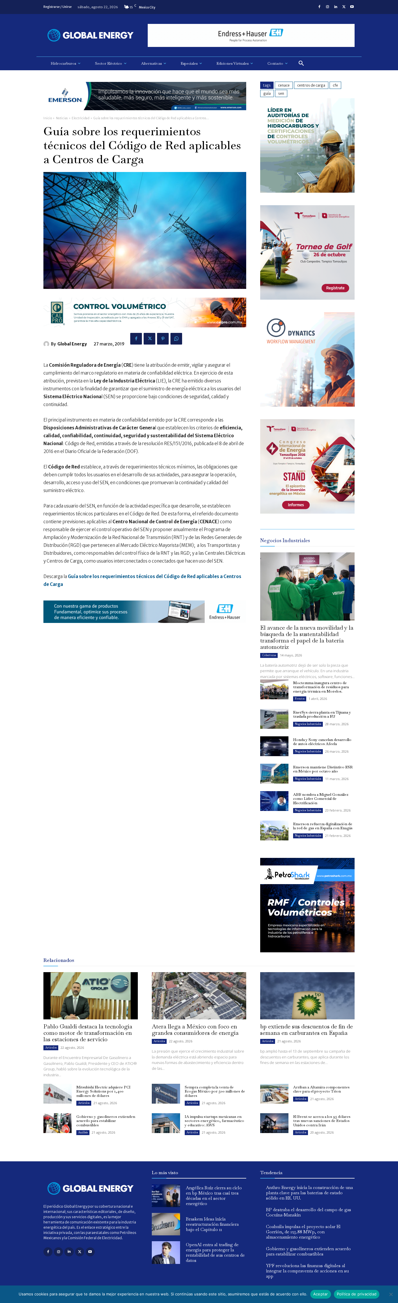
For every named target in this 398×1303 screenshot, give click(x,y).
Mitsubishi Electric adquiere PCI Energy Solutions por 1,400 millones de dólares (103, 1091)
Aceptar (320, 1294)
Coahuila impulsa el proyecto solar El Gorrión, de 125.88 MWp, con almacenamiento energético (303, 1232)
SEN (281, 93)
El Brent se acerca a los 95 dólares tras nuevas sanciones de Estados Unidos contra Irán (322, 1121)
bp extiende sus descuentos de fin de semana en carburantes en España (306, 1030)
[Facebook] (319, 7)
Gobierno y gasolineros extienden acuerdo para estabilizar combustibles (105, 1121)
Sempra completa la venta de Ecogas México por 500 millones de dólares (215, 1091)
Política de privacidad (357, 1294)
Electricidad (80, 118)
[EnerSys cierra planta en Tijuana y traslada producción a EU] (274, 719)
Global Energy (72, 344)
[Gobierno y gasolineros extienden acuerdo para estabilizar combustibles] (57, 1123)
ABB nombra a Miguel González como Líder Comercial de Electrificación (320, 798)
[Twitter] (343, 7)
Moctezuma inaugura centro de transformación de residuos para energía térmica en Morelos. (321, 687)
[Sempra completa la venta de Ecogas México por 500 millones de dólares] (166, 1094)
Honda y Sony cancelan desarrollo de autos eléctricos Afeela (322, 741)
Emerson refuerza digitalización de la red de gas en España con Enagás (323, 825)
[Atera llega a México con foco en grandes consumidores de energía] (199, 995)
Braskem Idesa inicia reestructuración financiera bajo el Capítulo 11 (212, 1224)
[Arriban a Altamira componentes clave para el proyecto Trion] (274, 1094)
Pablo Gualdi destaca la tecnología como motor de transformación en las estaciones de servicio (87, 1033)
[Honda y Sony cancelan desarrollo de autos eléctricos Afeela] (274, 746)
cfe (335, 85)
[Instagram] (327, 7)
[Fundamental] (251, 35)
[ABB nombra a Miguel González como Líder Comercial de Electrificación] (274, 801)
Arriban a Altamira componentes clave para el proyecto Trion (321, 1089)
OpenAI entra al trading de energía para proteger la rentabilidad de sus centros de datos (215, 1252)
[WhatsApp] (176, 339)
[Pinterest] (163, 339)
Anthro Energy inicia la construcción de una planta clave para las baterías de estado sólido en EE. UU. (309, 1193)
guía (267, 93)
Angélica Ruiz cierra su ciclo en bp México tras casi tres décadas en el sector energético (214, 1195)
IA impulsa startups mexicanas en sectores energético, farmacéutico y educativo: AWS (214, 1121)
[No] (391, 1294)
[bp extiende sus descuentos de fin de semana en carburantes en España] (307, 995)
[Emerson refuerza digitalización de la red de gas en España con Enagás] (274, 830)
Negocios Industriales (308, 724)
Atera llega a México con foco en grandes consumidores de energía (195, 1030)
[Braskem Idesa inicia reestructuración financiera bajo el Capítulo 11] (166, 1224)
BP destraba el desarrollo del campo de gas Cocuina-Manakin (308, 1212)
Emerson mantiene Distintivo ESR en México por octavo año (323, 769)
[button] (301, 63)
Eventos (299, 698)
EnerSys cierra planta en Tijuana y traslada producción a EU (322, 714)
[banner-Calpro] (307, 191)
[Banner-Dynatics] (307, 405)
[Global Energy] (47, 344)
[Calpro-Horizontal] (144, 332)
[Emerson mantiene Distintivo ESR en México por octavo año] (274, 774)
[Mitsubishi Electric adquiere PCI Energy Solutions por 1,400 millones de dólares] (57, 1094)
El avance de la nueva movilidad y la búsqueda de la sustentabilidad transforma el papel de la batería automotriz (306, 637)
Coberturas (269, 655)
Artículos (51, 1047)
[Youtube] (352, 7)
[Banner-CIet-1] (307, 512)
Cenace (284, 85)
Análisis (83, 1132)
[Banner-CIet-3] (307, 298)
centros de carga (311, 85)
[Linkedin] (335, 7)
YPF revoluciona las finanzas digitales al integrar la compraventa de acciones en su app (307, 1271)
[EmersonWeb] (144, 114)
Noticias (62, 118)
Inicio (47, 118)
